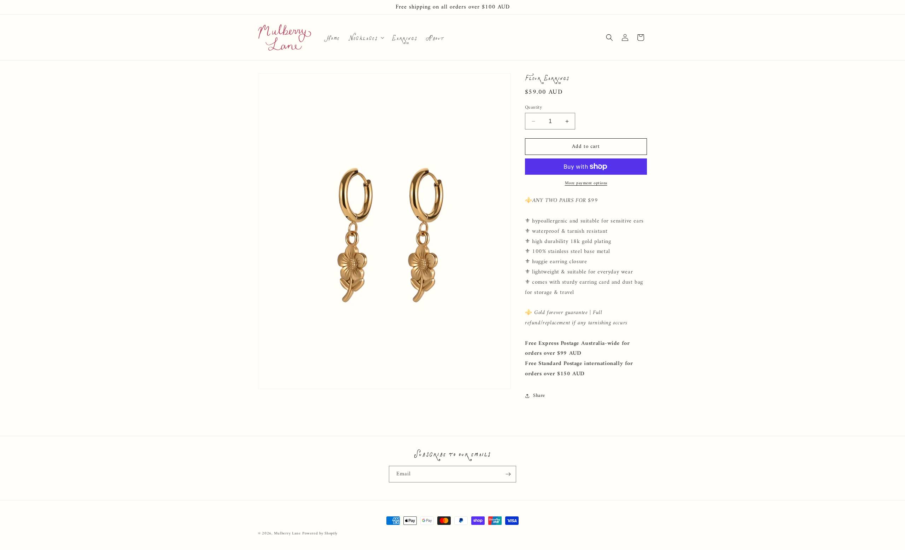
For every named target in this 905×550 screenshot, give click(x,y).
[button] (365, 37)
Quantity (533, 107)
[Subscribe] (508, 474)
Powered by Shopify (320, 533)
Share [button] (539, 395)
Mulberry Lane (287, 533)
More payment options (586, 183)
